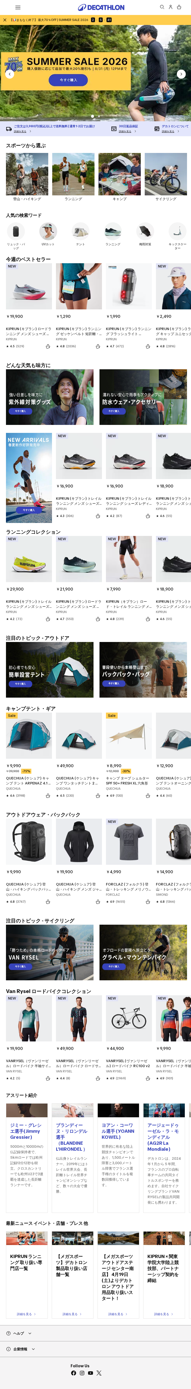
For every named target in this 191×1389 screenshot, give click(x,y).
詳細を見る (24, 1314)
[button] (92, 116)
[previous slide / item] (10, 74)
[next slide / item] (181, 74)
